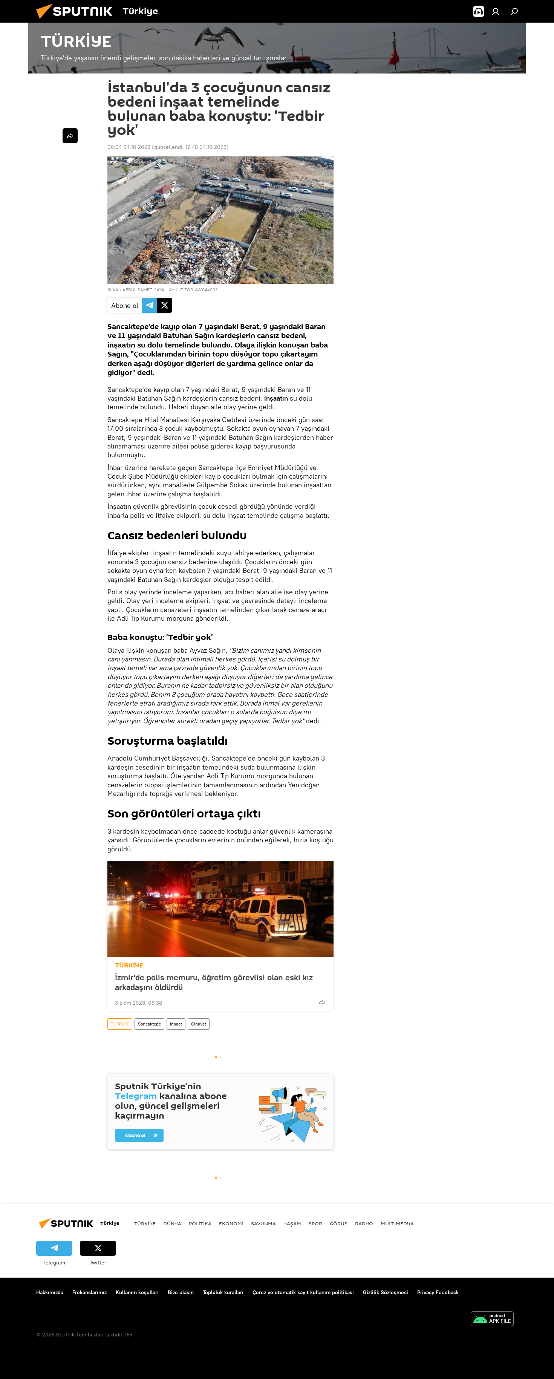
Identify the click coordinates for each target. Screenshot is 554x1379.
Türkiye (145, 1223)
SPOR (315, 1223)
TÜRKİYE (129, 965)
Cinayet (198, 1024)
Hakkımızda (49, 1292)
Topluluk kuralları (223, 1292)
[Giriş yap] (495, 11)
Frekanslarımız (89, 1292)
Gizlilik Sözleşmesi (385, 1292)
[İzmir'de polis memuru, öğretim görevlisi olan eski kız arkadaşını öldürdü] (220, 909)
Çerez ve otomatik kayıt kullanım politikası (303, 1292)
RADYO (364, 1223)
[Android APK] (492, 1319)
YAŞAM (292, 1223)
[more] (321, 1002)
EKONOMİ (231, 1223)
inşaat (176, 1024)
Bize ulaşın (181, 1292)
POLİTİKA (200, 1223)
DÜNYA (172, 1223)
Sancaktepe (149, 1024)
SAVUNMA (263, 1223)
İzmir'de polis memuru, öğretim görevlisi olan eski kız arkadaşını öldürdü (214, 982)
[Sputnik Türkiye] (77, 20)
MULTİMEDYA (397, 1223)
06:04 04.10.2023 (128, 147)
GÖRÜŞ (338, 1223)
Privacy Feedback (438, 1292)
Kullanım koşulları (137, 1292)
